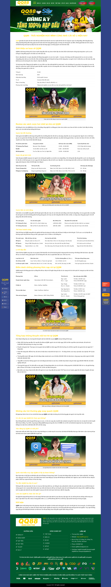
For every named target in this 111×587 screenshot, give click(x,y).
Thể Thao (57, 3)
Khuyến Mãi (73, 3)
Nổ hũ (4, 300)
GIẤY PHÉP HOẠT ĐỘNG (85, 575)
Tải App (106, 294)
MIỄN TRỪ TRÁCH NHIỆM (40, 575)
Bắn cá (4, 296)
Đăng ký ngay (105, 284)
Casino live (4, 292)
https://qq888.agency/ (82, 536)
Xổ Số (63, 3)
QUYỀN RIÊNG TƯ (71, 575)
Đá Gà (48, 3)
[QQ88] (23, 3)
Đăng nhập (104, 290)
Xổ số (4, 303)
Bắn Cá (39, 3)
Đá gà (4, 307)
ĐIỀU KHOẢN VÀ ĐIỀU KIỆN (57, 575)
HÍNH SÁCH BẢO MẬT (26, 575)
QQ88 (34, 3)
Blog (67, 3)
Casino (44, 3)
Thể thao (5, 288)
